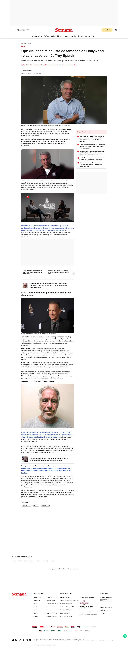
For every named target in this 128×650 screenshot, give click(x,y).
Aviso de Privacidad (18, 644)
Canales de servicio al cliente (108, 604)
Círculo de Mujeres (51, 613)
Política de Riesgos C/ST (67, 607)
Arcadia (36, 607)
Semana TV (37, 600)
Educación (49, 597)
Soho (35, 610)
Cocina (48, 610)
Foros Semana (50, 600)
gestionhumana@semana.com (88, 614)
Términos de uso (64, 597)
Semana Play (37, 597)
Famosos (35, 505)
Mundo (30, 43)
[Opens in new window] (16, 640)
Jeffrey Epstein (26, 505)
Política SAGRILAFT (65, 610)
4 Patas (36, 616)
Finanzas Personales (52, 603)
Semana (23, 43)
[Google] (13, 640)
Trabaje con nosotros (106, 607)
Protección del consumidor (87, 597)
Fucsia (35, 613)
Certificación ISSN (65, 613)
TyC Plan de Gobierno (66, 616)
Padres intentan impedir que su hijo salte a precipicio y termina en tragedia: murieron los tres (58, 272)
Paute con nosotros (105, 610)
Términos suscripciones (66, 603)
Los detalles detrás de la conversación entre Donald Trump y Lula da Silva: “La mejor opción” (32, 272)
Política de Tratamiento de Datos (69, 600)
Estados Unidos (45, 505)
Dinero (35, 603)
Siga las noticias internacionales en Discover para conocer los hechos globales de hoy (50, 65)
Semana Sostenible (51, 616)
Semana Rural (50, 607)
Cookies (102, 613)
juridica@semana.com (86, 608)
